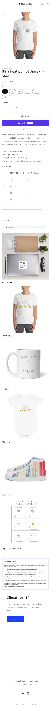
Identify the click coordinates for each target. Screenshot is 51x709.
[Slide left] (20, 63)
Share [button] (7, 220)
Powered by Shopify (31, 704)
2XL (36, 91)
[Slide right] (31, 63)
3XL (5, 97)
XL (28, 91)
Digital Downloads (10, 548)
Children (6, 442)
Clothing (6, 335)
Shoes (4, 495)
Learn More (15, 619)
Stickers (5, 282)
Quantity (5, 102)
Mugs (4, 388)
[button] (3, 4)
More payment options (25, 129)
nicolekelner (22, 704)
